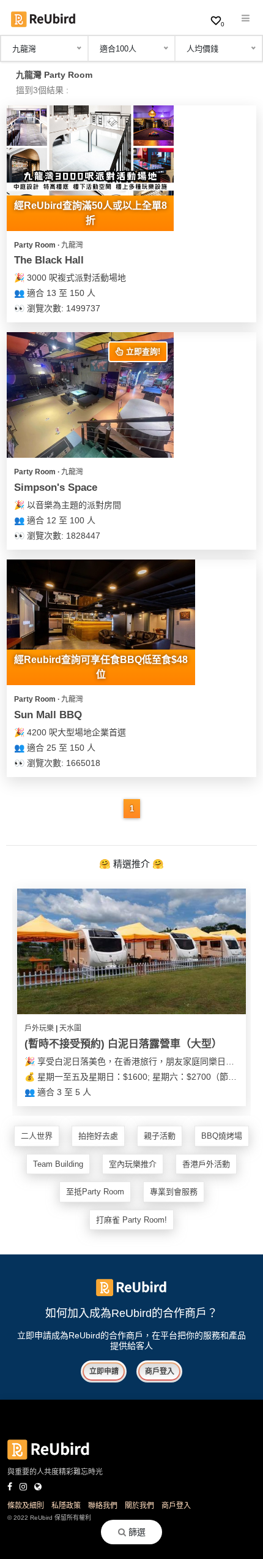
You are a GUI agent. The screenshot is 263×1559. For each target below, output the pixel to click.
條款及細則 (25, 1505)
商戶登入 (159, 1371)
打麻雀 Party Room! (131, 1219)
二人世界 (37, 1135)
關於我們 (139, 1505)
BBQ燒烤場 (221, 1135)
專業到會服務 (174, 1191)
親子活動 (160, 1135)
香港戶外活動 (206, 1164)
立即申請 (104, 1371)
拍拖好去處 (98, 1135)
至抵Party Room (95, 1191)
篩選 (136, 1532)
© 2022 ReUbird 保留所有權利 (49, 1517)
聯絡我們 (102, 1505)
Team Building (58, 1164)
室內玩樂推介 (133, 1164)
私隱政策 (66, 1505)
